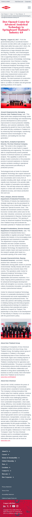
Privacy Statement (7, 486)
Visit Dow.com (19, 1)
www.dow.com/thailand (8, 377)
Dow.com (11, 474)
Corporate (28, 1)
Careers (4, 454)
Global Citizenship (8, 461)
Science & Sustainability (12, 458)
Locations (5, 467)
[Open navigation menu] (29, 7)
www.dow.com (5, 440)
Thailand (5, 1)
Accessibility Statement (8, 494)
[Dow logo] (6, 7)
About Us (5, 451)
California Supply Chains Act (9, 498)
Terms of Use (7, 490)
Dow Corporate (12, 477)
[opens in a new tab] (4, 506)
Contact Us (5, 471)
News (4, 464)
